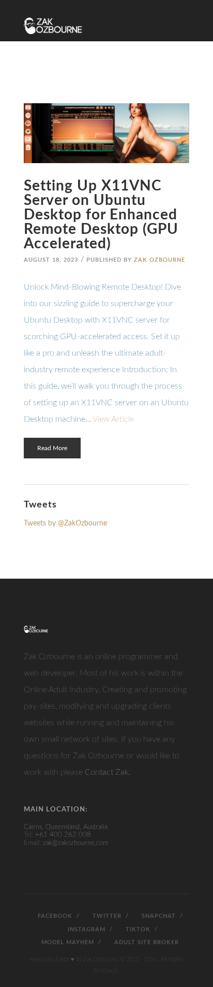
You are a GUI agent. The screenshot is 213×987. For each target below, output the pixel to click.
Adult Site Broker (145, 942)
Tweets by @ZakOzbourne (65, 523)
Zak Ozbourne (159, 260)
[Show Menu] (183, 16)
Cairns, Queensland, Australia (66, 827)
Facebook (54, 916)
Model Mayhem (66, 942)
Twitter (105, 916)
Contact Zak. (107, 772)
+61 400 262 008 (63, 835)
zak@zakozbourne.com (75, 843)
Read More (52, 448)
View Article (113, 419)
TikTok (137, 929)
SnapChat (158, 916)
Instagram (85, 929)
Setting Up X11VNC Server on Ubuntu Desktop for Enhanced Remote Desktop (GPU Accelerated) (101, 215)
